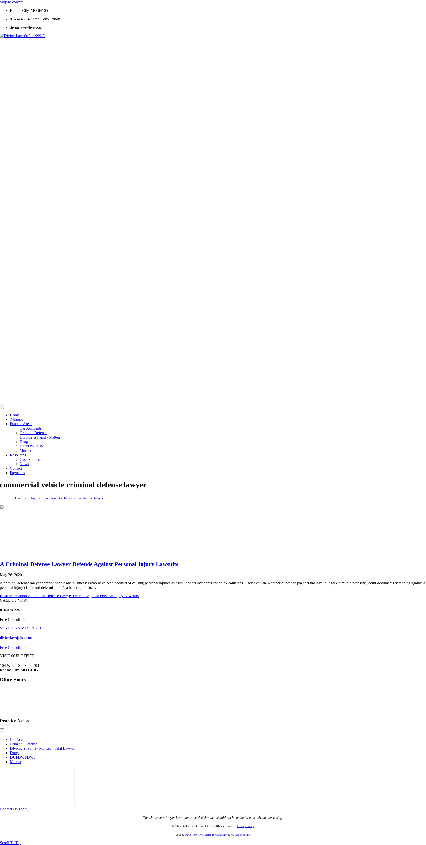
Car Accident (20, 739)
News (24, 464)
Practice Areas (21, 424)
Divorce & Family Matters (40, 437)
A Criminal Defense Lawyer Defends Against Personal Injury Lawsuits (89, 564)
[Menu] (2, 406)
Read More (69, 596)
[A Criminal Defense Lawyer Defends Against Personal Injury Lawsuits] (37, 554)
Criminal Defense (33, 433)
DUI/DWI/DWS (33, 446)
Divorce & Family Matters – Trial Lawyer (42, 748)
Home (14, 415)
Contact (16, 468)
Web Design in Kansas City (213, 834)
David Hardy (191, 834)
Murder (25, 450)
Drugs (24, 442)
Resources (18, 455)
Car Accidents (31, 428)
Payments (17, 473)
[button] (15, 809)
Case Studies (30, 459)
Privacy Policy (245, 826)
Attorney (17, 419)
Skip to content (11, 2)
